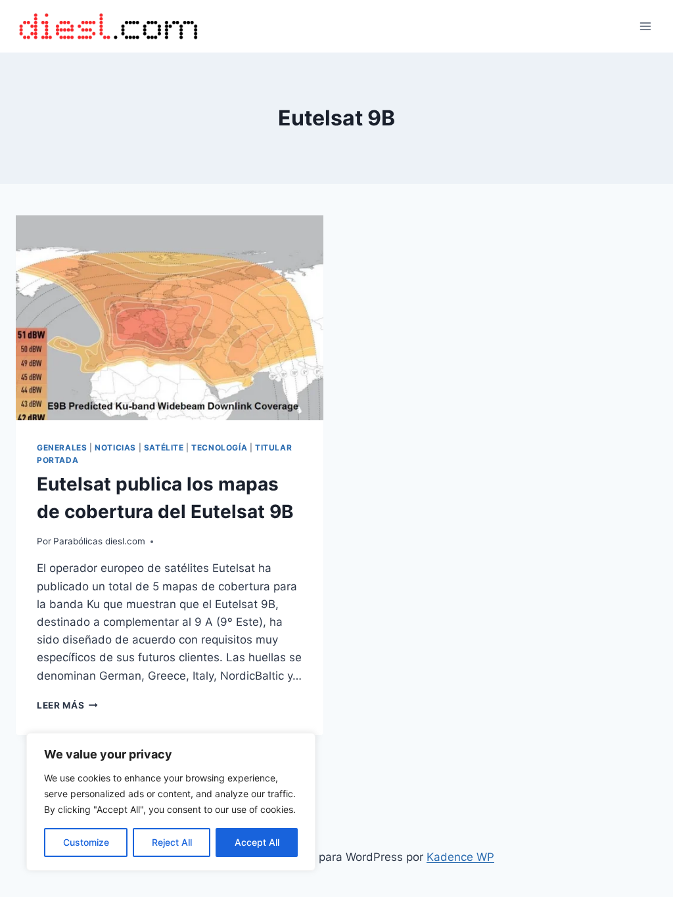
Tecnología (219, 447)
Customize (86, 842)
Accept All (257, 842)
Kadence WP (460, 857)
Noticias (115, 447)
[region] (170, 802)
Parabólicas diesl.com (99, 541)
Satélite (164, 447)
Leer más (67, 705)
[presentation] (169, 317)
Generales (62, 447)
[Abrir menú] (645, 26)
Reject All (172, 842)
